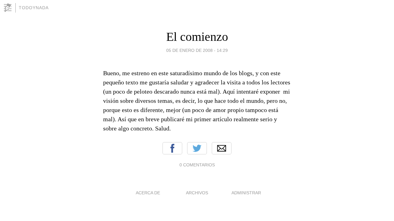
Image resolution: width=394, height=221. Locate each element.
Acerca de (148, 192)
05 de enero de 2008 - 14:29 (197, 50)
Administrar (246, 192)
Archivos (197, 192)
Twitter (197, 148)
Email (221, 148)
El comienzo (197, 37)
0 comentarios (197, 164)
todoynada (34, 7)
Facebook (172, 148)
